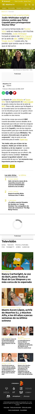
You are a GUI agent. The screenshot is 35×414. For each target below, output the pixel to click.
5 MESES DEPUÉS (13, 179)
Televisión (11, 8)
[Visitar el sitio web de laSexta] (14, 388)
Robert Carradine (19, 1)
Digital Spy (23, 139)
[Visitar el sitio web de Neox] (21, 388)
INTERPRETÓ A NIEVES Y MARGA (11, 308)
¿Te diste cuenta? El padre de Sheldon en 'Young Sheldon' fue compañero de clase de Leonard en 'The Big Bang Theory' (18, 206)
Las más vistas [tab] (10, 175)
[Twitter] (4, 86)
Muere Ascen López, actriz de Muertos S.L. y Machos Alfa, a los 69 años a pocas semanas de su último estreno (17, 315)
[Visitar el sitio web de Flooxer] (27, 396)
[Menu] (33, 4)
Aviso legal (6, 407)
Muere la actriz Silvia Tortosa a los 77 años (16, 194)
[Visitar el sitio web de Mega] (7, 392)
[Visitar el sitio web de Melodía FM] (8, 396)
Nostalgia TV (10, 247)
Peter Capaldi (26, 36)
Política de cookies (26, 407)
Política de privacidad (15, 407)
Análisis (18, 247)
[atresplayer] (26, 5)
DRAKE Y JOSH (6, 364)
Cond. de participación (13, 410)
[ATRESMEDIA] (17, 383)
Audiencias (25, 247)
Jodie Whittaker (19, 34)
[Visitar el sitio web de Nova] (28, 388)
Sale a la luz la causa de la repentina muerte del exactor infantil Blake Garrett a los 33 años (17, 183)
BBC (16, 39)
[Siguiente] (32, 1)
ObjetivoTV (4, 11)
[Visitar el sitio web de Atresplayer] (17, 396)
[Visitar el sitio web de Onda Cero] (21, 392)
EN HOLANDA (22, 364)
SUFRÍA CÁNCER (13, 192)
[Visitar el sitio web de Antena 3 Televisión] (7, 388)
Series (4, 8)
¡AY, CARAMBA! (6, 272)
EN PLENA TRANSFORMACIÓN (24, 338)
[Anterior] (13, 1)
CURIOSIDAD (12, 200)
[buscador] (29, 5)
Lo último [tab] (22, 175)
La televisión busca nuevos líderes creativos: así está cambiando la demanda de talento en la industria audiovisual (25, 344)
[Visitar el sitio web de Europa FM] (28, 392)
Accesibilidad (23, 410)
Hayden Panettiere (28, 1)
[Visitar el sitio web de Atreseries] (14, 392)
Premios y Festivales (23, 8)
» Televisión (11, 11)
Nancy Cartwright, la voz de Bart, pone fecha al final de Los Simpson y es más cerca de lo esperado (17, 278)
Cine (32, 8)
